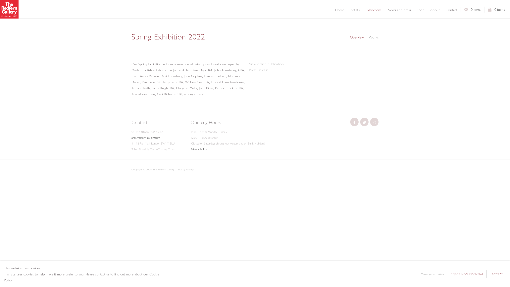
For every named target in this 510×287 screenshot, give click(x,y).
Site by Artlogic (186, 169)
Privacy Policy (198, 149)
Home (339, 10)
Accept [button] (497, 274)
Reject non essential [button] (467, 274)
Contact (451, 10)
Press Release (259, 70)
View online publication (266, 64)
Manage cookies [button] (432, 274)
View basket (490, 11)
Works (374, 37)
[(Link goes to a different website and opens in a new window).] (354, 122)
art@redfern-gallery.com (145, 138)
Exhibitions (373, 10)
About (435, 10)
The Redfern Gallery (9, 9)
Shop (420, 10)
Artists (355, 10)
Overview (357, 37)
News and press (399, 10)
